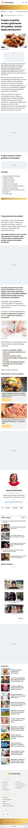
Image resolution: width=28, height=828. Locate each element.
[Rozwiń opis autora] (14, 499)
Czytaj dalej (6, 399)
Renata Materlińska (9, 15)
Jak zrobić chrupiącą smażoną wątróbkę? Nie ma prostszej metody (13, 364)
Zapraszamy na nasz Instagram (12, 374)
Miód (21, 507)
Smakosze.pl (3, 11)
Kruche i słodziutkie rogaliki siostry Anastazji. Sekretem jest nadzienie (14, 352)
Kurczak (8, 507)
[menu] (23, 2)
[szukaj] (26, 2)
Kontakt (16, 820)
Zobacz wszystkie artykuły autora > (14, 502)
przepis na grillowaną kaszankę (12, 313)
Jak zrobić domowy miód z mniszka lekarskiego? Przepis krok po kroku (15, 358)
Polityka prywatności (8, 820)
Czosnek (15, 507)
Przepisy (11, 11)
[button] (27, 824)
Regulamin (22, 820)
